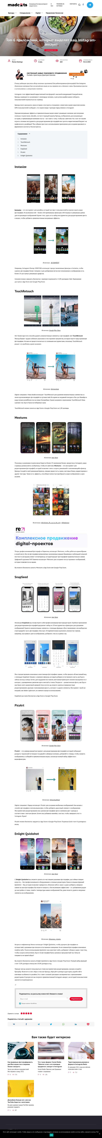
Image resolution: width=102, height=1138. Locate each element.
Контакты (73, 4)
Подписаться (76, 999)
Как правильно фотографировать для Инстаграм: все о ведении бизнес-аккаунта (20, 1064)
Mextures (24, 145)
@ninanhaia (55, 389)
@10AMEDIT (55, 263)
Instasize (24, 139)
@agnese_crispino (55, 939)
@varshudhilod (55, 800)
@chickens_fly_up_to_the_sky (50, 523)
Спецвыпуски (25, 13)
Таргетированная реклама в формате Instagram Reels (78, 1063)
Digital (38, 13)
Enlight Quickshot (26, 156)
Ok (51, 1135)
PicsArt (23, 152)
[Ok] (100, 1134)
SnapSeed (24, 149)
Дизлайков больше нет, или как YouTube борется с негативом (19, 1101)
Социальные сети (51, 50)
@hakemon (65, 523)
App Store (55, 458)
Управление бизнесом (54, 13)
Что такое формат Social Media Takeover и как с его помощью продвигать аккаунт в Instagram (50, 1064)
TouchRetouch (25, 142)
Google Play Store (54, 330)
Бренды (11, 13)
